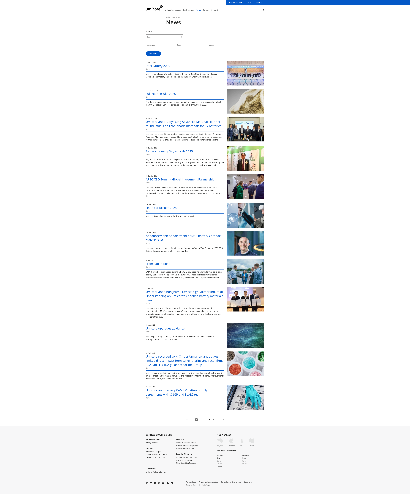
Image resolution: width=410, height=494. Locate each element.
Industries (169, 10)
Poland (251, 446)
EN (248, 2)
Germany (231, 446)
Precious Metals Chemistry (155, 457)
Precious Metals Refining (185, 448)
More (258, 2)
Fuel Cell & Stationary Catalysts (157, 454)
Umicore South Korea (173, 17)
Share (150, 31)
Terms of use (191, 482)
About (178, 10)
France (219, 467)
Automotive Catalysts (153, 451)
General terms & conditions (231, 482)
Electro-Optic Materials (184, 460)
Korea (244, 461)
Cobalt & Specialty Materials (186, 457)
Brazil (219, 458)
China (219, 461)
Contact (214, 10)
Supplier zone (249, 482)
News (198, 10)
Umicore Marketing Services (156, 472)
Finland (241, 446)
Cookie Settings (204, 485)
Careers (206, 10)
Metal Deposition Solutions (186, 463)
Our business (188, 10)
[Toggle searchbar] (262, 9)
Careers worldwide (235, 2)
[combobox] (159, 45)
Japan (244, 458)
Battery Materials (152, 442)
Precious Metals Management (187, 445)
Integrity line (190, 485)
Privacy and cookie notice (208, 482)
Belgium (220, 446)
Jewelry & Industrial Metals (186, 442)
